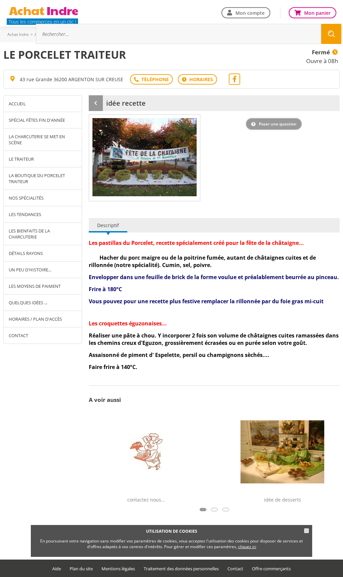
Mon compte (250, 12)
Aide (56, 569)
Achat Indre (18, 34)
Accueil (17, 104)
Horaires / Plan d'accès (35, 319)
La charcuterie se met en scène (37, 140)
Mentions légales (118, 569)
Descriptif (108, 225)
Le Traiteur (21, 159)
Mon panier (317, 12)
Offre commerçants (271, 569)
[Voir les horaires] (197, 79)
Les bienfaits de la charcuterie (29, 234)
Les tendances (25, 214)
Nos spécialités (26, 198)
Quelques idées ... (28, 303)
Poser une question (277, 124)
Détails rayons (26, 253)
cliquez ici (247, 546)
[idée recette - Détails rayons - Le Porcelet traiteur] (144, 157)
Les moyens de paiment (35, 286)
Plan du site (81, 569)
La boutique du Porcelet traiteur (37, 178)
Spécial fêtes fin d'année (37, 120)
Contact (18, 335)
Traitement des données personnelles (181, 569)
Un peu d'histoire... (30, 270)
